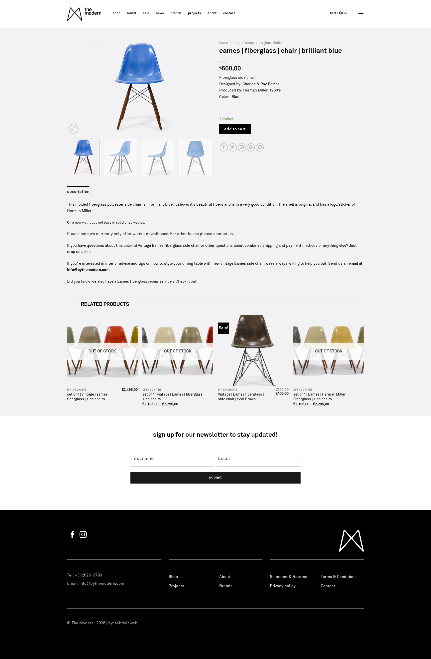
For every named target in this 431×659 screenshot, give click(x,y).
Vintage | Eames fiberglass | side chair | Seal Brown (241, 397)
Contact (229, 13)
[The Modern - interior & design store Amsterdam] (86, 14)
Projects (194, 13)
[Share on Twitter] (233, 147)
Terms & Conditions (338, 577)
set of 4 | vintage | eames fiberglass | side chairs (87, 397)
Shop (116, 13)
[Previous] (76, 86)
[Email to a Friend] (242, 147)
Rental (131, 13)
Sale (146, 13)
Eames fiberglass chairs (263, 43)
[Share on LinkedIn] (260, 147)
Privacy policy (283, 586)
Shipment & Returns (288, 577)
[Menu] (361, 13)
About (212, 13)
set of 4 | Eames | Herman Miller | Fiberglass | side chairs (320, 397)
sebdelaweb (126, 623)
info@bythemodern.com (102, 583)
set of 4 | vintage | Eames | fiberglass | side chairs (173, 397)
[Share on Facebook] (224, 147)
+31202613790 (88, 575)
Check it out (186, 281)
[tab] (78, 192)
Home (223, 43)
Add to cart (234, 129)
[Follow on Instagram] (83, 535)
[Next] (202, 86)
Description (78, 192)
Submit (215, 477)
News (160, 13)
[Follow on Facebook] (72, 535)
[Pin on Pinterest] (251, 147)
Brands (176, 13)
